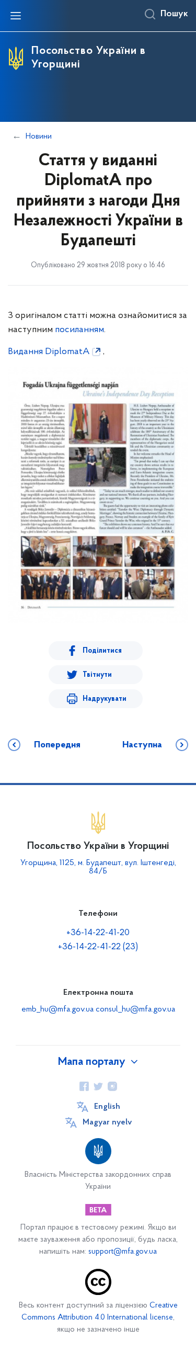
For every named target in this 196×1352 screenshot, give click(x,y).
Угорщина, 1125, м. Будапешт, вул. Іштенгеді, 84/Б (98, 867)
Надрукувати (104, 699)
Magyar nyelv (107, 1122)
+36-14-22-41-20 (98, 933)
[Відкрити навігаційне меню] (15, 15)
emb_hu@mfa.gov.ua (57, 1009)
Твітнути (97, 675)
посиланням (79, 330)
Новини (39, 136)
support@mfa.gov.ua (122, 1252)
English (107, 1107)
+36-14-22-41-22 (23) (98, 947)
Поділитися (102, 651)
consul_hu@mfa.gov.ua (135, 1009)
